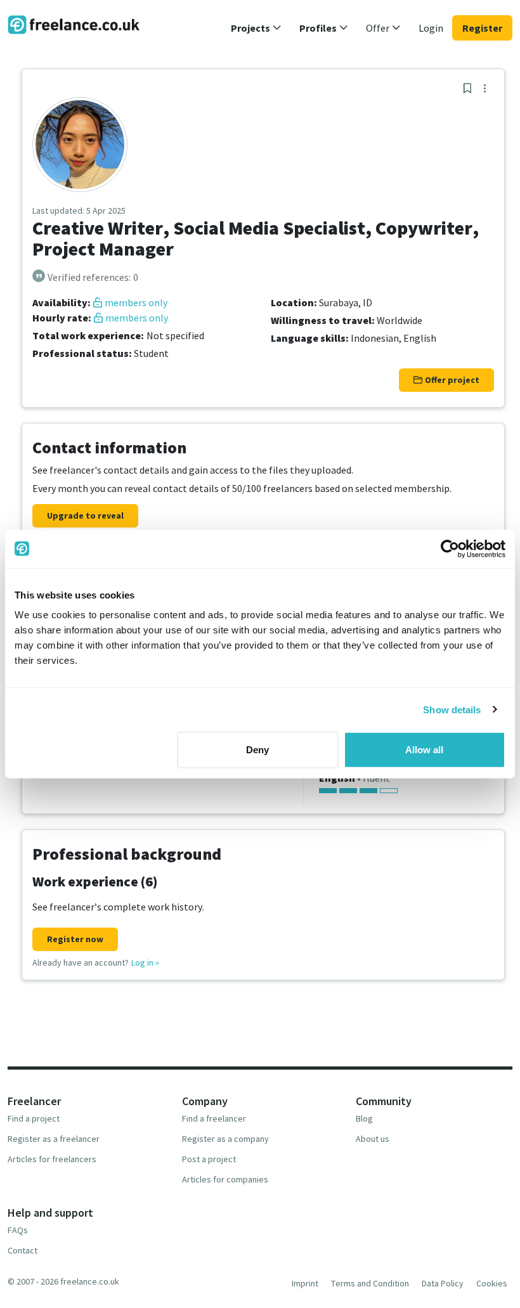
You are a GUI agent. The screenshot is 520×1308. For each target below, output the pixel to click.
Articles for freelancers (52, 1159)
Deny (257, 749)
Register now (75, 939)
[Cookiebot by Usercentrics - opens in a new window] (449, 548)
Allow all (424, 749)
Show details (452, 709)
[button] (256, 28)
